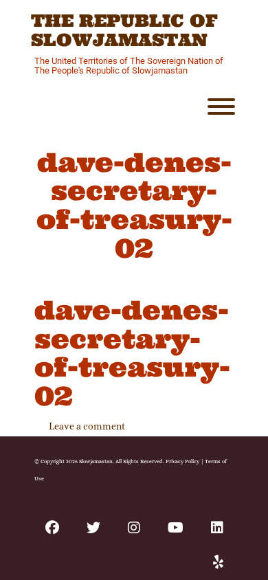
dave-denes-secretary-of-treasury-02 (132, 352)
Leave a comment (87, 426)
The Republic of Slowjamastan (124, 30)
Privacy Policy (182, 461)
